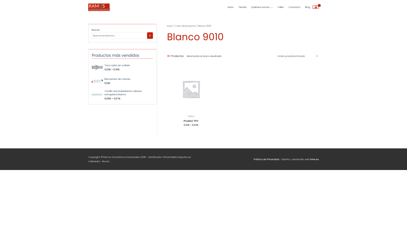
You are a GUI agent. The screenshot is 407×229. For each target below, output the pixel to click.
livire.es (314, 159)
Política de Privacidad (266, 159)
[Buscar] (150, 35)
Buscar (96, 29)
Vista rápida (191, 110)
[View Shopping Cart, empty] (316, 7)
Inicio (170, 26)
